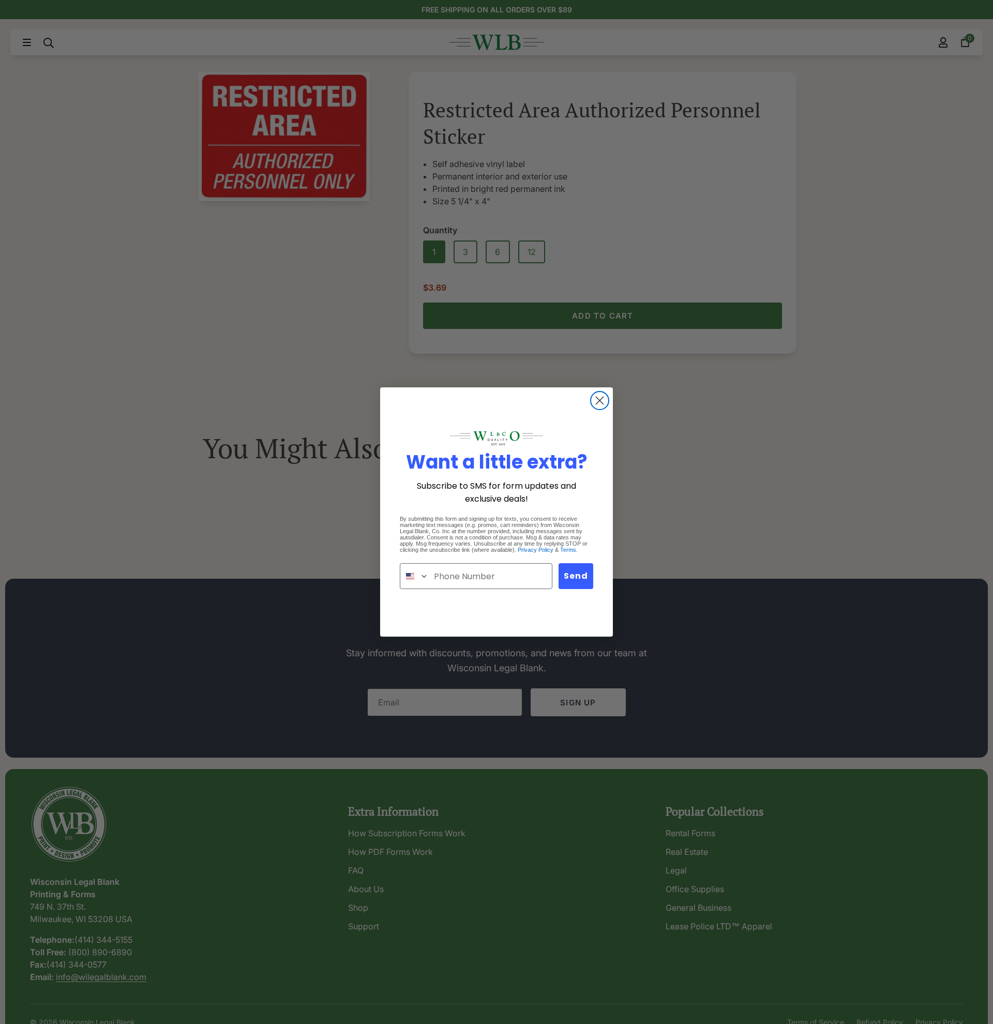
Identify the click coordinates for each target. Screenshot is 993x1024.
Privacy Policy (535, 550)
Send (576, 576)
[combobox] (414, 576)
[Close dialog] (600, 400)
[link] (496, 438)
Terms (568, 550)
